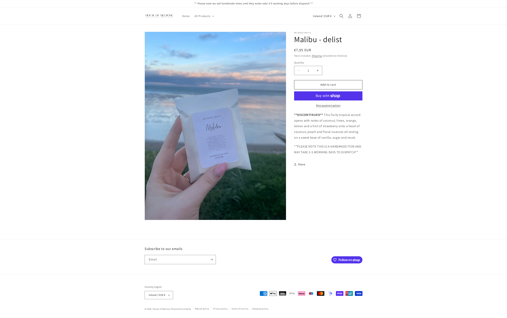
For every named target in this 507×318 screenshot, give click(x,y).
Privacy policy (220, 308)
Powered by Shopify (181, 309)
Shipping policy (260, 308)
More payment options (328, 105)
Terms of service (240, 308)
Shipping (317, 55)
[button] (204, 16)
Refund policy (202, 308)
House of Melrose (161, 309)
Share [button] (301, 164)
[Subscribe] (211, 259)
